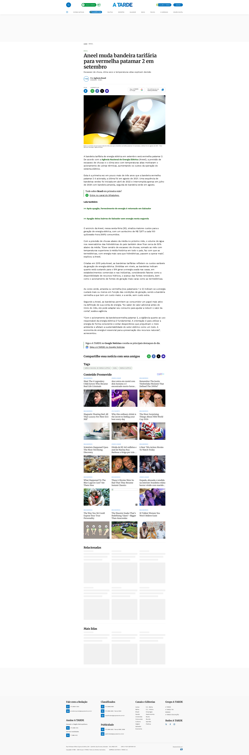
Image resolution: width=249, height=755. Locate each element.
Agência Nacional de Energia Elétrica (120, 159)
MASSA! (167, 712)
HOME (85, 44)
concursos (138, 719)
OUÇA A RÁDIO (90, 5)
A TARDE (168, 707)
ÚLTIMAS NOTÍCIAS (78, 12)
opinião (148, 721)
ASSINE (178, 5)
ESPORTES (121, 12)
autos (137, 707)
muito (148, 716)
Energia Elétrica (125, 368)
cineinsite (138, 716)
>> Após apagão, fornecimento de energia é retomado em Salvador (117, 208)
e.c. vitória (149, 709)
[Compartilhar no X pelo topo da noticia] (102, 91)
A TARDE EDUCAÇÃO (172, 714)
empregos (149, 712)
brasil (137, 712)
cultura (138, 721)
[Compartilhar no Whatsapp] (92, 91)
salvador (138, 726)
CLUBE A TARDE (164, 5)
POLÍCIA (152, 12)
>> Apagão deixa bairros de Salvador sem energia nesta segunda (116, 218)
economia (138, 729)
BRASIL (91, 44)
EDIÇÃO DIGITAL (178, 12)
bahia (137, 709)
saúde (137, 714)
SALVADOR (133, 12)
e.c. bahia (149, 707)
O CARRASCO (164, 12)
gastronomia (150, 714)
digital (137, 724)
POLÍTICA (110, 12)
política (148, 724)
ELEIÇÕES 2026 (96, 12)
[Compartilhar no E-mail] (107, 91)
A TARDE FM (169, 709)
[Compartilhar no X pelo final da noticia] (158, 356)
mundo (148, 719)
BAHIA (143, 12)
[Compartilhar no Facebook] (97, 91)
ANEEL (115, 368)
